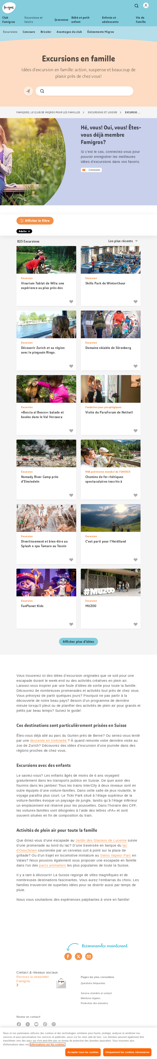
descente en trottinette (48, 740)
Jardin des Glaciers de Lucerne (101, 840)
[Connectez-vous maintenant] (146, 5)
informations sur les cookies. (47, 1044)
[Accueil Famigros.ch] (9, 7)
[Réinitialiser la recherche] (127, 91)
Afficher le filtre (37, 220)
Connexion (94, 170)
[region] (78, 1043)
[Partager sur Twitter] (78, 956)
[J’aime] (71, 301)
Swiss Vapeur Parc (115, 855)
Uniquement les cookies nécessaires (127, 1052)
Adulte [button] (23, 231)
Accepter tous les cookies (82, 1052)
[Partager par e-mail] (89, 956)
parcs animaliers (52, 865)
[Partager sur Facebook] (68, 956)
